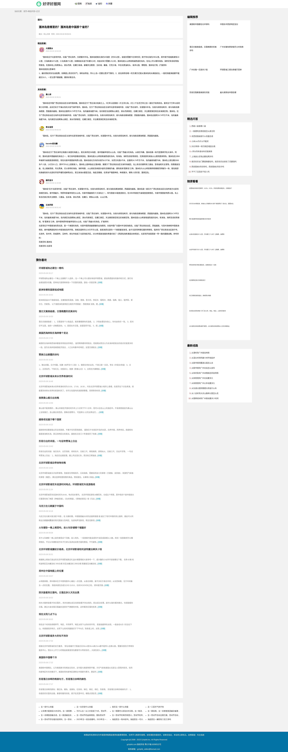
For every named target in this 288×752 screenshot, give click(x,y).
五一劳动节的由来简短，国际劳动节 (90, 715)
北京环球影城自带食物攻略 (52, 463)
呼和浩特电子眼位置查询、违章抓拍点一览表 (202, 265)
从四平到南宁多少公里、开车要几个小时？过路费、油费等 (206, 249)
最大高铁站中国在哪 (228, 92)
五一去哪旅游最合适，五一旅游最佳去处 (57, 715)
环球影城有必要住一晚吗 (51, 268)
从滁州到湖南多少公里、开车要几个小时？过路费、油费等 (206, 234)
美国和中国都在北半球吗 (199, 24)
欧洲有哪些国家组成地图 (51, 290)
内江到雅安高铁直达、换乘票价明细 (200, 295)
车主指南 (200, 735)
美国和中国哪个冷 (48, 657)
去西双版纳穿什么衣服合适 (202, 136)
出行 (100, 4)
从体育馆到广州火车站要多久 (203, 383)
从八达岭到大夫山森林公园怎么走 (204, 393)
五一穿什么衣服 (47, 707)
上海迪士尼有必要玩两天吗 (202, 156)
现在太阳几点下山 (48, 614)
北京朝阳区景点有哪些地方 (197, 280)
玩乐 (90, 4)
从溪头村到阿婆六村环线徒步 (203, 358)
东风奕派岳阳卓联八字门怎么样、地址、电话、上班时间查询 (207, 311)
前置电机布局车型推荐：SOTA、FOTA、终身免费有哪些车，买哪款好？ (211, 188)
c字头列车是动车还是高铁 (201, 151)
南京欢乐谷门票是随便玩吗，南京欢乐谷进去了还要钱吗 (213, 162)
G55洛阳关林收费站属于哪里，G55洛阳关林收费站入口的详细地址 (209, 326)
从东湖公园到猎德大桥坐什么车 (204, 388)
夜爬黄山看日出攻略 (49, 398)
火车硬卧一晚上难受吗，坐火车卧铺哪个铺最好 (62, 527)
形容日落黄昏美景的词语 (199, 92)
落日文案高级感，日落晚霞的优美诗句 (58, 311)
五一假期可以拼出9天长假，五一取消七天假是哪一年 (133, 711)
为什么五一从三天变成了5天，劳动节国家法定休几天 (97, 711)
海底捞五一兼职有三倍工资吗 (159, 719)
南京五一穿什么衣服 (120, 707)
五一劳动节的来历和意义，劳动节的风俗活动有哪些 (132, 715)
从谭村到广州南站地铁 (200, 353)
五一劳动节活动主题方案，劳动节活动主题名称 (166, 715)
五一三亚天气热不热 (156, 707)
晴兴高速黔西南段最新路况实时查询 (200, 219)
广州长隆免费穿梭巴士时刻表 (231, 47)
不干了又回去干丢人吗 (200, 172)
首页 (25, 11)
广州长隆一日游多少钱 (199, 70)
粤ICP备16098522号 (153, 744)
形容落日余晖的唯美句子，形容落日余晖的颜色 (62, 679)
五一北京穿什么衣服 (84, 707)
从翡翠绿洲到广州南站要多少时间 (204, 398)
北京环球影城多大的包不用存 (53, 636)
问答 (110, 4)
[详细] (100, 282)
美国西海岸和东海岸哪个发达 (53, 333)
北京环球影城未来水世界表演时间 (56, 376)
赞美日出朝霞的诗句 (49, 354)
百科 (80, 4)
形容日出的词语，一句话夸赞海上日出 (58, 441)
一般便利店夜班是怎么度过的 (203, 131)
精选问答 (31, 11)
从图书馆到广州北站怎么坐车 (203, 368)
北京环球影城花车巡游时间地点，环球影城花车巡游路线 (67, 484)
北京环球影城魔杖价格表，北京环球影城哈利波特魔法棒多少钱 (70, 549)
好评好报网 (52, 4)
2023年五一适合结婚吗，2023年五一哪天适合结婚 (96, 719)
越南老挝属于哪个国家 (50, 419)
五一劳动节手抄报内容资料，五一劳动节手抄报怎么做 (62, 719)
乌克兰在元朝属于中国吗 (51, 506)
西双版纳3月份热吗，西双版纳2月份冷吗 (207, 167)
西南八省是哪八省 (198, 126)
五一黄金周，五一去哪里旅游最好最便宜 (164, 711)
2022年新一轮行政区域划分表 (203, 146)
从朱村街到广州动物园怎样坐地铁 (204, 373)
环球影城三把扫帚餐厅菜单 (231, 70)
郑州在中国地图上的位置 (51, 571)
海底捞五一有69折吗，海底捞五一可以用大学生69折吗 (134, 719)
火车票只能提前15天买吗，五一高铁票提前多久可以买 (62, 711)
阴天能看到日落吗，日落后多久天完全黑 (59, 592)
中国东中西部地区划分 (229, 24)
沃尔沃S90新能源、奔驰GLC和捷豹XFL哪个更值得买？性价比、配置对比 (211, 203)
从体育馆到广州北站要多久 (202, 378)
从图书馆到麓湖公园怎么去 (202, 363)
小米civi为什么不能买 (200, 141)
